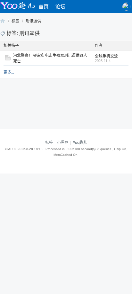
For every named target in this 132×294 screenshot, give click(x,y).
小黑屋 (63, 142)
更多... (9, 72)
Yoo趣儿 (2, 20)
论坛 (60, 6)
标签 (15, 20)
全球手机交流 (106, 55)
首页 (43, 6)
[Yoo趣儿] (17, 9)
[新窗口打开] (8, 58)
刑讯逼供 (33, 20)
